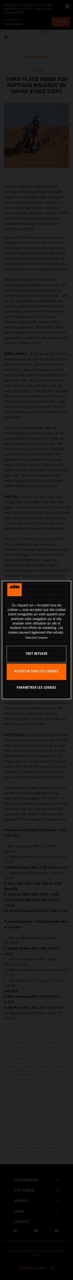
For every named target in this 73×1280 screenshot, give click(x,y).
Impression (43, 637)
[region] (36, 640)
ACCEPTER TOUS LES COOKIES (36, 671)
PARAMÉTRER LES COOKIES (36, 688)
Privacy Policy (32, 637)
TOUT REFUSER (36, 654)
